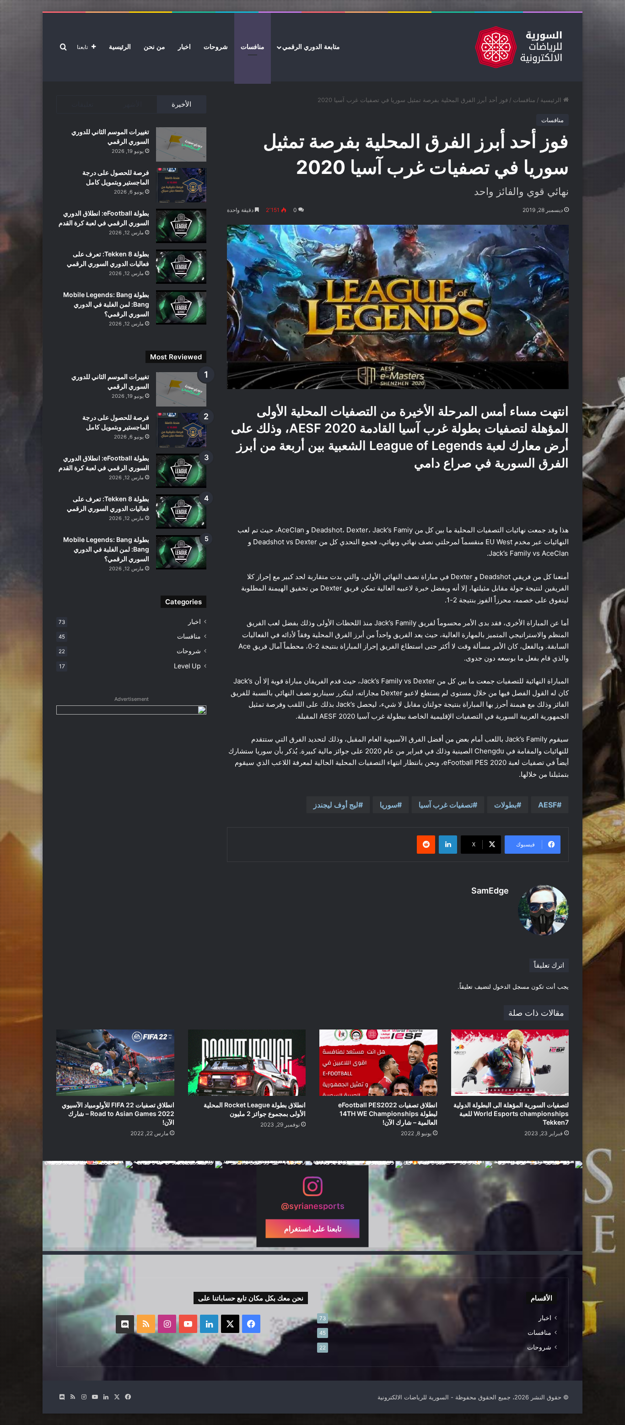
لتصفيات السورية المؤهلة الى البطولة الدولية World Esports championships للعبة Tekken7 (511, 1113)
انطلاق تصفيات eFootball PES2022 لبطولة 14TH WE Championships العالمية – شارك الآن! (387, 1113)
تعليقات (82, 104)
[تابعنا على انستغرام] (312, 1191)
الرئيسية (120, 46)
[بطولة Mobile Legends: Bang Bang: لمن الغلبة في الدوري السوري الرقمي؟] (181, 307)
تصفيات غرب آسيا (446, 804)
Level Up (187, 666)
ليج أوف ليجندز (335, 804)
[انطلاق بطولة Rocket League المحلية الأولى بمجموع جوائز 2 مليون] (247, 1062)
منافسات (252, 46)
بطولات (505, 804)
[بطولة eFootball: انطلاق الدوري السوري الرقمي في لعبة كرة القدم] (181, 226)
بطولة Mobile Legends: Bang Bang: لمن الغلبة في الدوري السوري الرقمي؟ (106, 304)
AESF (547, 804)
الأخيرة (181, 104)
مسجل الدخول (511, 986)
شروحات (216, 46)
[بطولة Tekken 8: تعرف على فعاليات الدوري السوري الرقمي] (181, 266)
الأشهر (132, 104)
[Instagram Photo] (537, 1206)
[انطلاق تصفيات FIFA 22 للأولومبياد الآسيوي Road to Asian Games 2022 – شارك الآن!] (115, 1062)
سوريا (388, 804)
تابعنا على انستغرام (312, 1228)
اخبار (184, 46)
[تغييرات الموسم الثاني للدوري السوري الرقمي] (181, 144)
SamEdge (490, 890)
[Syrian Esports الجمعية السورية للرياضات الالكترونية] (518, 47)
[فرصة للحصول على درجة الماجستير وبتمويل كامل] (181, 185)
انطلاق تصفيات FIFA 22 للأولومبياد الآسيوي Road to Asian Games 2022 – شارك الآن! (118, 1113)
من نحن (154, 46)
